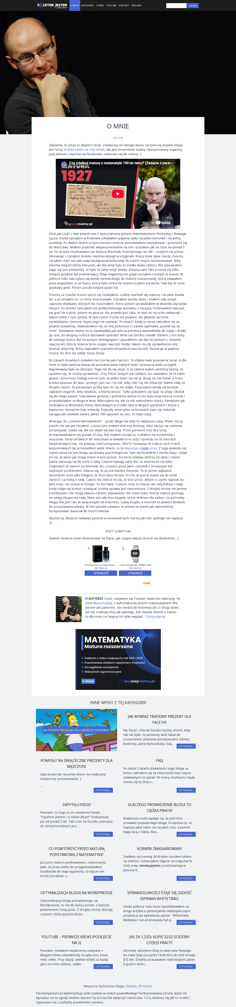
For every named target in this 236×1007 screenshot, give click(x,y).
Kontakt (124, 5)
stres (153, 448)
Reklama (136, 5)
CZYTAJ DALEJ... (186, 746)
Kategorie (87, 5)
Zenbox (131, 986)
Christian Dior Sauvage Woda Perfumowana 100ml (100, 565)
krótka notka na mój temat (84, 149)
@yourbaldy (102, 603)
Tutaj (147, 998)
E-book (75, 5)
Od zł (101, 568)
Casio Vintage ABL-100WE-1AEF (135, 565)
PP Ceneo (145, 986)
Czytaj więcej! (155, 616)
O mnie (100, 5)
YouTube (111, 5)
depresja (131, 448)
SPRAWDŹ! (100, 573)
